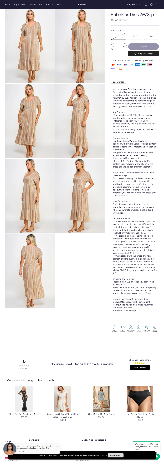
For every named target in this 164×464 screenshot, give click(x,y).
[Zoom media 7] (30, 270)
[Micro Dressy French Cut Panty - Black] (140, 399)
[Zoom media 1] (30, 46)
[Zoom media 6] (80, 196)
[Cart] (151, 4)
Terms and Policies (82, 460)
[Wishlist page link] (156, 4)
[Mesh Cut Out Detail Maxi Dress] (24, 399)
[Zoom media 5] (30, 196)
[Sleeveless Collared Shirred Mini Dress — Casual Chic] (62, 399)
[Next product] (155, 404)
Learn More (102, 455)
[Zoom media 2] (80, 46)
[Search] (140, 4)
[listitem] (59, 4)
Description (118, 81)
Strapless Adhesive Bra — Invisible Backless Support (33, 448)
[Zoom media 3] (30, 121)
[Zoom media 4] (80, 121)
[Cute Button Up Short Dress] (101, 399)
